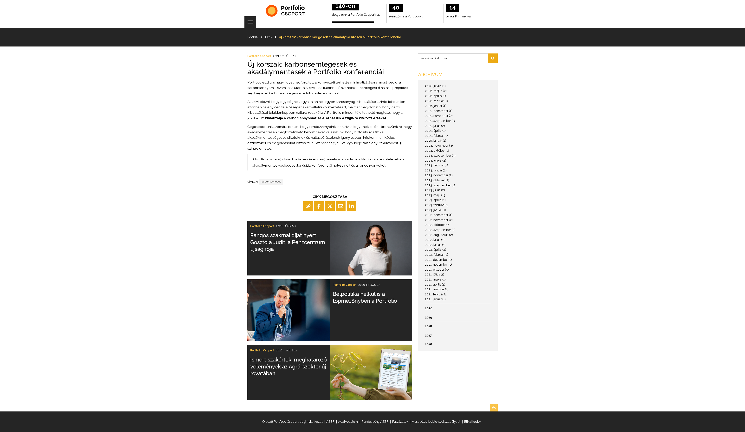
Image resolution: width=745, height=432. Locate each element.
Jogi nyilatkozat (311, 421)
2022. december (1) (438, 215)
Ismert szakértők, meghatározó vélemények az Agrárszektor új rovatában (288, 366)
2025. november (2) (439, 116)
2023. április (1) (435, 200)
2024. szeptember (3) (440, 155)
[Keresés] (493, 58)
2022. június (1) (435, 245)
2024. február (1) (436, 165)
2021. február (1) (436, 294)
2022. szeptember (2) (440, 230)
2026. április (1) (435, 96)
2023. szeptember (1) (440, 185)
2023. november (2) (439, 175)
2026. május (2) (436, 91)
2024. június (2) (435, 160)
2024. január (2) (436, 170)
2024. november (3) (439, 145)
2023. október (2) (437, 180)
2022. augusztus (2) (439, 235)
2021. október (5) (437, 269)
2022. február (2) (436, 254)
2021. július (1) (434, 274)
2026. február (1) (436, 101)
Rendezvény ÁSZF (374, 421)
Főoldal (252, 37)
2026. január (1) (435, 106)
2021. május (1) (435, 279)
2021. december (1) (438, 260)
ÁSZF (330, 421)
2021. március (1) (436, 289)
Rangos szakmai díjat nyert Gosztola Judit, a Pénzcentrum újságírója (287, 242)
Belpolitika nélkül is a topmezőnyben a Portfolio (365, 297)
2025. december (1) (438, 111)
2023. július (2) (435, 190)
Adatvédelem (348, 421)
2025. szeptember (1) (440, 121)
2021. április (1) (435, 284)
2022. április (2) (435, 249)
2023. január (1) (435, 210)
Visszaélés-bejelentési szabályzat (436, 421)
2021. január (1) (435, 299)
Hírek (268, 37)
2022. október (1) (437, 225)
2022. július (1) (434, 240)
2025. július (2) (435, 126)
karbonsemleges (271, 181)
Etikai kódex (472, 421)
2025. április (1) (435, 131)
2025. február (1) (436, 136)
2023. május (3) (435, 195)
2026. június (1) (435, 86)
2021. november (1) (438, 264)
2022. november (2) (439, 220)
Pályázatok (400, 421)
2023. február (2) (436, 205)
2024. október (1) (437, 150)
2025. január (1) (435, 140)
